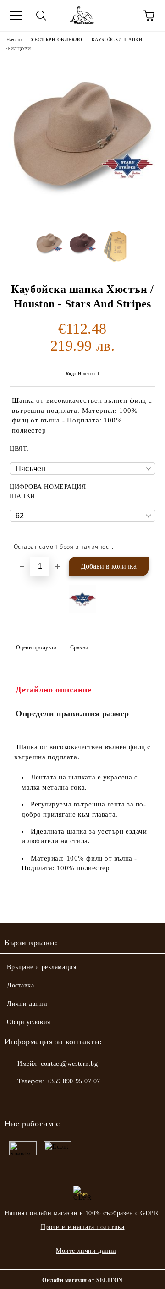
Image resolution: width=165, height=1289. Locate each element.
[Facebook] (16, 1099)
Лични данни (27, 1003)
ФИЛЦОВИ (18, 48)
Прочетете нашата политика (83, 1226)
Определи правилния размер (72, 713)
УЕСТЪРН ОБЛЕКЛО (56, 39)
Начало (14, 39)
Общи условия (28, 1022)
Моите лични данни (86, 1250)
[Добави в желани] (142, 542)
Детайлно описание (54, 689)
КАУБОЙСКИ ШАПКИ (117, 39)
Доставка (20, 985)
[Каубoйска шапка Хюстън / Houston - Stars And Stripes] (82, 214)
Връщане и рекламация (41, 967)
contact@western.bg (69, 1063)
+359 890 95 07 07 (73, 1081)
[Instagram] (36, 1099)
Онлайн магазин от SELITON (82, 1280)
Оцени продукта (36, 647)
